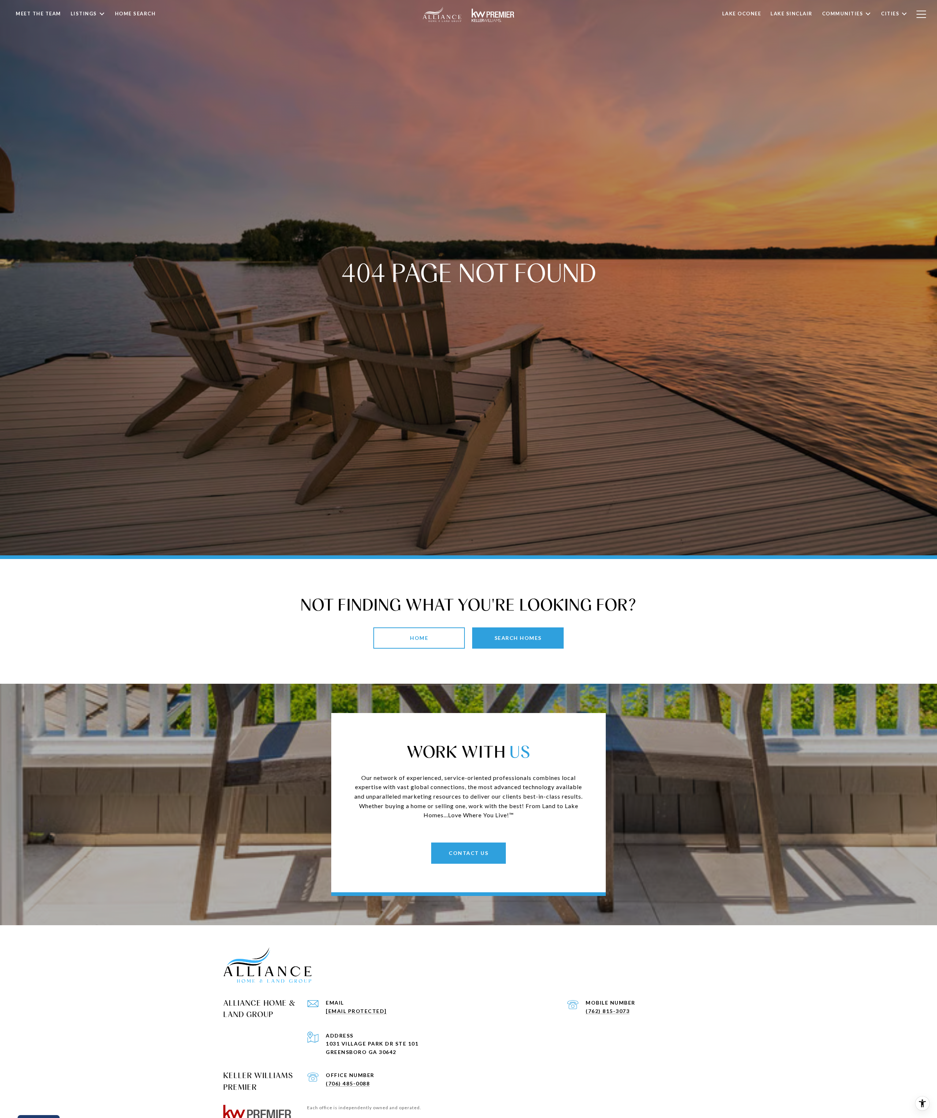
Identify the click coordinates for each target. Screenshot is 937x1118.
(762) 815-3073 (608, 1011)
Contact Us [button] (468, 853)
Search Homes (518, 638)
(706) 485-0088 (348, 1083)
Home (419, 638)
